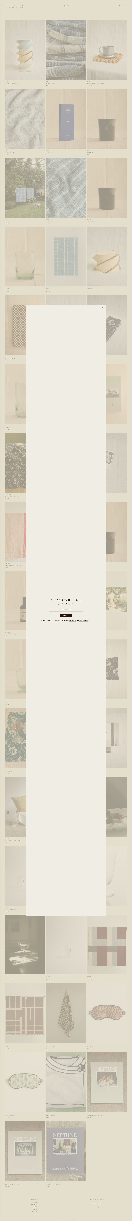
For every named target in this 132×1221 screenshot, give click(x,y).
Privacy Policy (72, 620)
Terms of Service (83, 620)
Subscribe (66, 615)
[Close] (102, 308)
